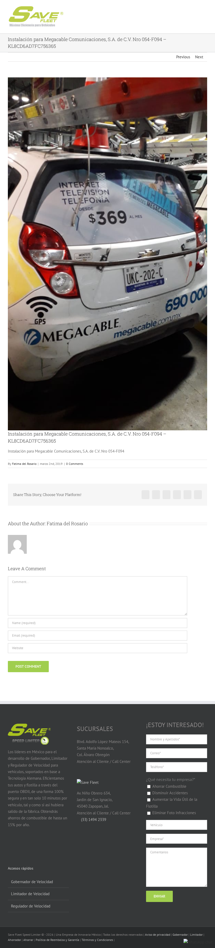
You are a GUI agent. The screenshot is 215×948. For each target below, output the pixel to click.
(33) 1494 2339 (93, 819)
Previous (183, 56)
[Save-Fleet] (88, 782)
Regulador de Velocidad (30, 906)
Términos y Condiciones (97, 940)
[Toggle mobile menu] (200, 12)
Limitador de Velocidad (30, 893)
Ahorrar (28, 940)
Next (199, 56)
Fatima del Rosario (24, 464)
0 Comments (74, 464)
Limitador (196, 934)
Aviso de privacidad (157, 934)
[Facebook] (11, 845)
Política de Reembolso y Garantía (57, 940)
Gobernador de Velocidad (32, 881)
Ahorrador (14, 940)
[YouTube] (21, 845)
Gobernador (180, 934)
